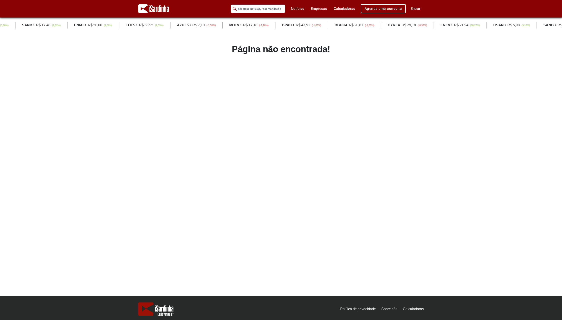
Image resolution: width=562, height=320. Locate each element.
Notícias (297, 9)
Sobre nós (389, 308)
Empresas (319, 9)
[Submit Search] (235, 9)
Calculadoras (344, 9)
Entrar (415, 9)
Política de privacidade (358, 308)
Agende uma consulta (383, 9)
